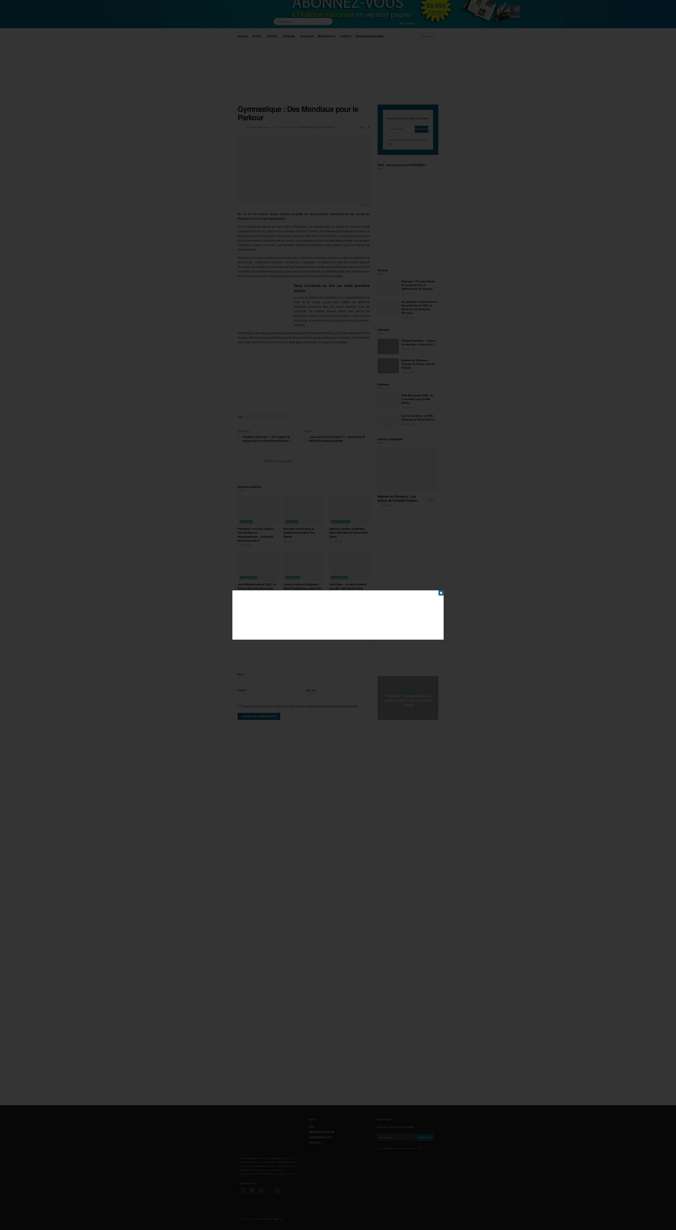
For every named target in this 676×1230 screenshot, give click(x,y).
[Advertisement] (338, 615)
